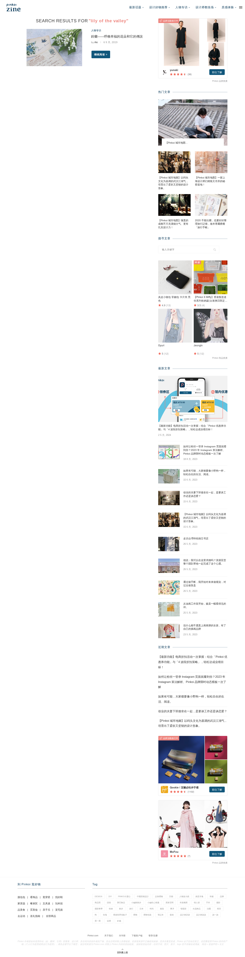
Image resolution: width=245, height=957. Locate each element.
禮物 (135, 915)
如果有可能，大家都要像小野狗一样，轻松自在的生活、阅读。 (204, 472)
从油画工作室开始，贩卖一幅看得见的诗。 (204, 605)
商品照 (98, 902)
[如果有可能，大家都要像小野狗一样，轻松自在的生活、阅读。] (169, 476)
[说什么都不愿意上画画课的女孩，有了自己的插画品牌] (169, 631)
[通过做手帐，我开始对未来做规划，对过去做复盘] (169, 587)
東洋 (172, 909)
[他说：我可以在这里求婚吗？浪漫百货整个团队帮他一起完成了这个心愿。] (169, 566)
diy (110, 896)
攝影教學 (99, 909)
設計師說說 (201, 915)
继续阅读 (99, 54)
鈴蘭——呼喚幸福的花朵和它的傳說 (117, 36)
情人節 (197, 902)
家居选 (21, 903)
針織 (119, 921)
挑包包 (21, 897)
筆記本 (161, 915)
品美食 (21, 909)
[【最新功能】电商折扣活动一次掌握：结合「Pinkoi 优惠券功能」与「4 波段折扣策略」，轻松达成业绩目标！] (192, 399)
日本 (141, 909)
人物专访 (181, 7)
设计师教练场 (204, 7)
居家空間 (169, 902)
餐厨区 (34, 903)
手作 (208, 902)
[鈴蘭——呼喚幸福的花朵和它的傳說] (54, 47)
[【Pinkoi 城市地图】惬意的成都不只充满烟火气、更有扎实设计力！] (174, 205)
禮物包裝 (147, 915)
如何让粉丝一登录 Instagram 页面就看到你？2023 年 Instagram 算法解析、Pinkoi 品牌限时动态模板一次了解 (204, 450)
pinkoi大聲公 (124, 896)
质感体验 (228, 7)
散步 (121, 909)
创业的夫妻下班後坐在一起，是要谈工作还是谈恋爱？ (204, 494)
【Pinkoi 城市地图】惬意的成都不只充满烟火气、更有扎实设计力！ (173, 224)
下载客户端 (137, 935)
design (98, 896)
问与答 (122, 935)
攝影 (218, 902)
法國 (209, 909)
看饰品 (34, 897)
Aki (96, 42)
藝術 (172, 915)
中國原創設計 (143, 896)
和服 (212, 896)
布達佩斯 (184, 902)
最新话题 (135, 7)
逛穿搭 (46, 897)
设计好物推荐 (158, 7)
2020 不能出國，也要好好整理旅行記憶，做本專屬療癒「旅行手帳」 (211, 224)
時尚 (152, 909)
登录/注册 (153, 935)
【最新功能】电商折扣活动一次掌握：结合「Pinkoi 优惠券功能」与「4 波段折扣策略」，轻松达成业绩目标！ (192, 427)
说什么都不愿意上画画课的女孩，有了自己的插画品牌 (204, 627)
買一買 (98, 921)
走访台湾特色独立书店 (195, 538)
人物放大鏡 (184, 896)
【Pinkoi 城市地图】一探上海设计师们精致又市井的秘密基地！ (210, 181)
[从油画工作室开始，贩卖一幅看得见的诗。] (169, 609)
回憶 (109, 902)
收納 (111, 909)
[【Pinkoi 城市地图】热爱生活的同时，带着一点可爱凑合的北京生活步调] (192, 122)
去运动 (21, 916)
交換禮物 (159, 896)
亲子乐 (46, 909)
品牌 (222, 896)
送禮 (109, 921)
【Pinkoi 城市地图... (176, 142)
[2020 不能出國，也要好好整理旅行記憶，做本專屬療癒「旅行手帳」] (211, 205)
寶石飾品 (121, 902)
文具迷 (46, 903)
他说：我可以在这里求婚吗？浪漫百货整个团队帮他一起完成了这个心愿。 (204, 562)
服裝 (162, 909)
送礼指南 (35, 916)
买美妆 (34, 909)
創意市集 (199, 896)
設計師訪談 (185, 915)
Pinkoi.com (93, 935)
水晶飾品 (197, 909)
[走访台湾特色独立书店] (169, 544)
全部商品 (51, 916)
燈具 (219, 909)
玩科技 (59, 903)
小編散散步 (136, 902)
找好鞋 (59, 897)
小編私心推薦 (153, 902)
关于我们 (108, 935)
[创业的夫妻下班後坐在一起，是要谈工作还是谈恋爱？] (169, 498)
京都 (171, 896)
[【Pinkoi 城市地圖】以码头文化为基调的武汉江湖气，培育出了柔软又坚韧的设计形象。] (174, 162)
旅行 (131, 909)
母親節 (183, 909)
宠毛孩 (59, 909)
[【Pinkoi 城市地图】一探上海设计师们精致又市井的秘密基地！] (211, 162)
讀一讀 (215, 915)
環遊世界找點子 (120, 915)
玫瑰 (105, 915)
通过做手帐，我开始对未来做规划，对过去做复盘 (204, 583)
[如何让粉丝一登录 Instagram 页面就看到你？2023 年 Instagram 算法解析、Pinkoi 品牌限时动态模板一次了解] (169, 452)
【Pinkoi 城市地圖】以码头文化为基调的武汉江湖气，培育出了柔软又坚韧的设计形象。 (173, 183)
